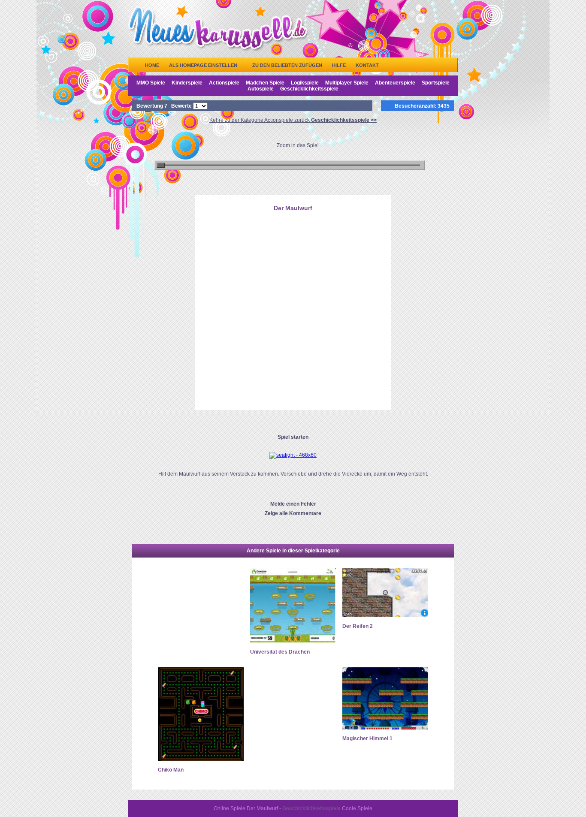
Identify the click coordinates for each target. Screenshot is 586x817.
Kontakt (367, 65)
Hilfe (339, 65)
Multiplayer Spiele (347, 83)
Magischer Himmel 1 (367, 739)
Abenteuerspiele (395, 83)
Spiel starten (293, 437)
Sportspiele (436, 83)
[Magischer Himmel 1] (385, 728)
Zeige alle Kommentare (293, 513)
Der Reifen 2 (357, 626)
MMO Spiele (150, 83)
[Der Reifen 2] (385, 615)
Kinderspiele (187, 83)
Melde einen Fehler (293, 504)
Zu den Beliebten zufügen (287, 65)
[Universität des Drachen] (293, 641)
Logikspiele (305, 83)
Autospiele (261, 89)
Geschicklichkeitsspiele (309, 89)
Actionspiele (224, 83)
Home (152, 65)
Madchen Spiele (265, 83)
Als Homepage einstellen (203, 65)
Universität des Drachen (280, 652)
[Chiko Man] (201, 759)
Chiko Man (171, 770)
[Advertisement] (293, 258)
